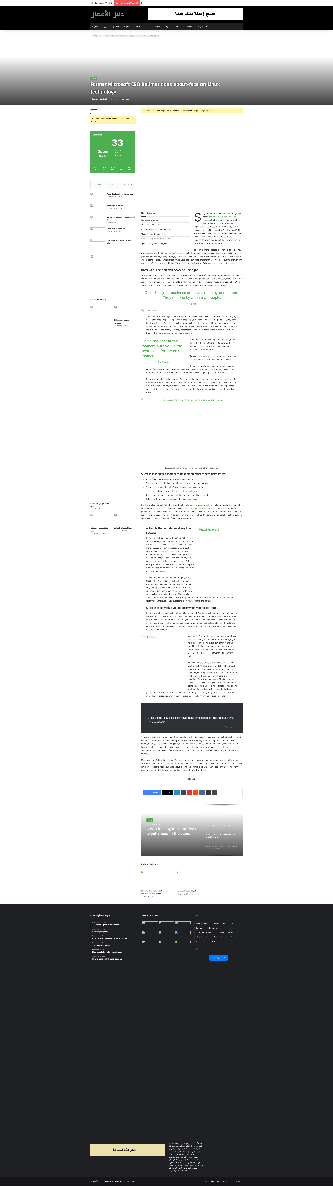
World (198, 941)
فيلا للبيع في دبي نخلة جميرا (99, 529)
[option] (192, 830)
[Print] (214, 792)
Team (208, 937)
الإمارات (95, 26)
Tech (100, 36)
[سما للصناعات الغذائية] (124, 519)
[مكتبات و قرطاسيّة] (183, 925)
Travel (233, 937)
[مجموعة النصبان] (183, 935)
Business (215, 924)
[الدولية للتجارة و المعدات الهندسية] (183, 945)
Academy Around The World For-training (157, 3)
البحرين (116, 26)
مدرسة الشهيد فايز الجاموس (121, 322)
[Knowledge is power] (97, 209)
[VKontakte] (202, 792)
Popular (97, 184)
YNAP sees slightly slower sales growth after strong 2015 (173, 831)
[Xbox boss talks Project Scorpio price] (97, 244)
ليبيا (176, 26)
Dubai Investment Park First (206, 932)
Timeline (224, 937)
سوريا (106, 26)
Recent (111, 184)
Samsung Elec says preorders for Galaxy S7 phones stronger (154, 892)
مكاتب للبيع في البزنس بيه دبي (100, 505)
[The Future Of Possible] (97, 232)
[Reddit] (195, 792)
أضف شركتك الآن (218, 958)
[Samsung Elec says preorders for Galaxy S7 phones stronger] (156, 879)
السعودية (127, 26)
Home (94, 36)
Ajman (206, 924)
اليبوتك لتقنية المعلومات (186, 891)
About (198, 924)
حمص (205, 941)
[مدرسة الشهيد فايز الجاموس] (124, 311)
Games (230, 932)
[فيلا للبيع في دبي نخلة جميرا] (100, 519)
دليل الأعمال (96, 1181)
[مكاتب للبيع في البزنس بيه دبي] (100, 403)
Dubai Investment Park (213, 928)
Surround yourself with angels (198, 508)
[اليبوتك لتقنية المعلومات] (191, 879)
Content (199, 928)
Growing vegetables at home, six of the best (121, 219)
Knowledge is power (115, 205)
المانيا (138, 26)
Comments (127, 184)
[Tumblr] (183, 792)
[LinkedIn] (177, 792)
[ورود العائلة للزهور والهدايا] (150, 935)
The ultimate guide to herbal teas (120, 194)
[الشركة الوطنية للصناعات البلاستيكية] (150, 945)
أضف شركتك (202, 26)
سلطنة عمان (187, 26)
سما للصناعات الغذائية (123, 528)
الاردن (167, 26)
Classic (225, 924)
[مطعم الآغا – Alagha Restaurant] (150, 925)
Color (233, 924)
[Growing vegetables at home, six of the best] (97, 221)
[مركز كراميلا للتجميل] (166, 925)
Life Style (199, 937)
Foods (192, 779)
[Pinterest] (189, 792)
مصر (147, 26)
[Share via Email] (208, 792)
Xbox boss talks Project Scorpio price (119, 242)
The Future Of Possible (116, 228)
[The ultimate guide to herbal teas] (97, 197)
